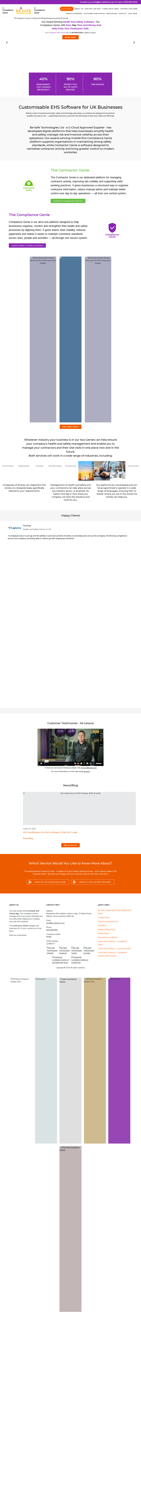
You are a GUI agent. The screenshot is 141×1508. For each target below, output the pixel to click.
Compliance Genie (110, 9)
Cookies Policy (104, 917)
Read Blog (28, 838)
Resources (111, 13)
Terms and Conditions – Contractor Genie (114, 948)
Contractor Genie (128, 9)
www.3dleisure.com (89, 768)
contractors (62, 488)
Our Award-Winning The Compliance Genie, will (70, 25)
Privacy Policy (103, 933)
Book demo (66, 9)
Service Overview (74, 13)
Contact (123, 13)
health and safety (77, 485)
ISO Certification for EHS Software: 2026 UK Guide (50, 832)
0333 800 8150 (52, 930)
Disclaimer (102, 925)
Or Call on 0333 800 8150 (126, 2)
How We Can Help (93, 9)
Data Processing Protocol (108, 921)
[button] (6, 42)
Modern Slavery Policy (106, 929)
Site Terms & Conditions (107, 937)
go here (87, 771)
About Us (78, 9)
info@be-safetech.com (103, 2)
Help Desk (132, 13)
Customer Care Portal (94, 13)
